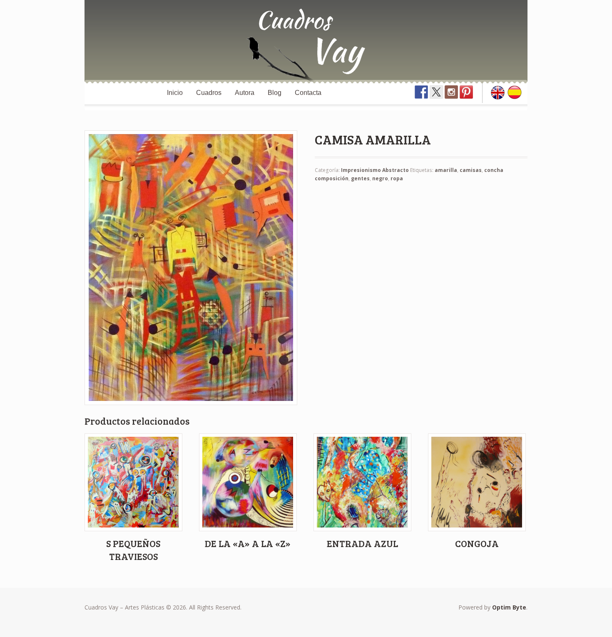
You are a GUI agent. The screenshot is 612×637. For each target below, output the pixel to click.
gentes (360, 178)
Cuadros (208, 92)
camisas (471, 170)
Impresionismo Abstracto (375, 170)
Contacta (308, 92)
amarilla (446, 170)
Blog (274, 92)
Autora (244, 92)
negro (380, 178)
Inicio (175, 92)
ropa (397, 178)
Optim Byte (509, 607)
